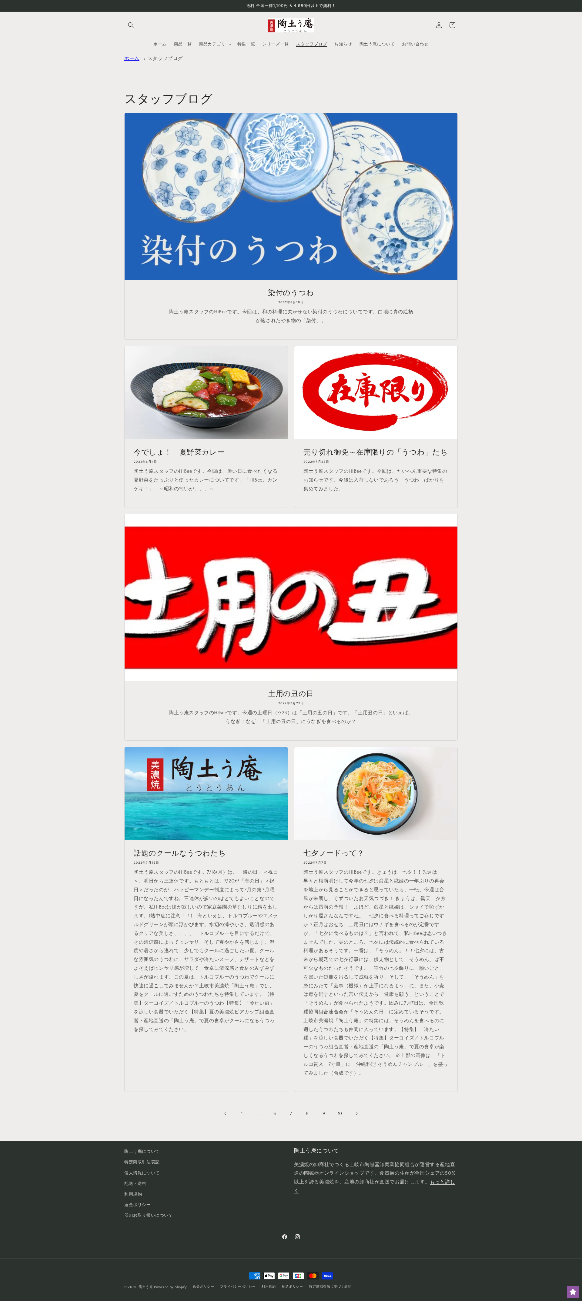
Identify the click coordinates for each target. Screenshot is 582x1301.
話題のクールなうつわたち (180, 853)
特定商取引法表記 (142, 1162)
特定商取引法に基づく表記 (330, 1287)
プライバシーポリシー (238, 1287)
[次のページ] (356, 1113)
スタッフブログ (165, 58)
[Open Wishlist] (573, 1292)
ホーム (131, 58)
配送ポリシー (292, 1287)
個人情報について (142, 1173)
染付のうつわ (291, 292)
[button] (131, 25)
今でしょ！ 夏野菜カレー (179, 452)
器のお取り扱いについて (148, 1215)
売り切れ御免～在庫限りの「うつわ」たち (375, 452)
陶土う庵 (146, 1287)
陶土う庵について (142, 1151)
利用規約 (133, 1194)
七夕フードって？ (333, 853)
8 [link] (307, 1113)
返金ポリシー (137, 1205)
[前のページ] (225, 1113)
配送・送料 (135, 1183)
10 (340, 1113)
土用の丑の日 (291, 693)
